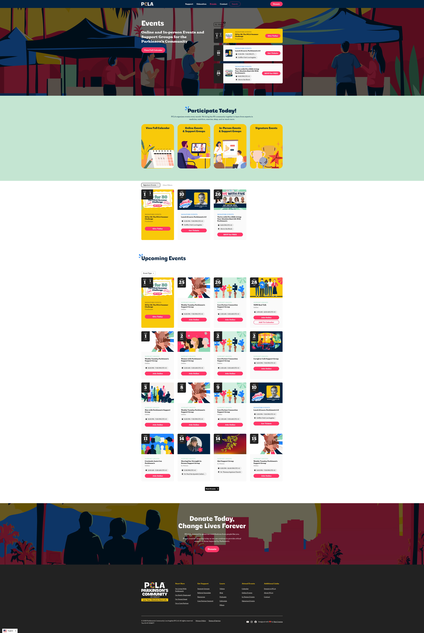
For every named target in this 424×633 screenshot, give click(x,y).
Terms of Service (215, 621)
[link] (272, 36)
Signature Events (248, 601)
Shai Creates (278, 622)
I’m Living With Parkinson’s (180, 590)
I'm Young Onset (181, 599)
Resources (201, 597)
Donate (276, 4)
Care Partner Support (205, 601)
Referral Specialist (204, 593)
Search (235, 4)
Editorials (223, 601)
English (10, 631)
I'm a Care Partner (181, 603)
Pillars (222, 605)
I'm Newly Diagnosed (183, 595)
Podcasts (223, 597)
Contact (223, 4)
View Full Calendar (153, 50)
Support (189, 4)
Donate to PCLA (270, 589)
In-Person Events (248, 597)
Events (213, 4)
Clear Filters (167, 185)
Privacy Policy (201, 621)
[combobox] (10, 631)
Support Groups (203, 589)
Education (201, 4)
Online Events (247, 593)
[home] (156, 4)
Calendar (245, 589)
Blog (221, 593)
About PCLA (268, 593)
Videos (222, 589)
